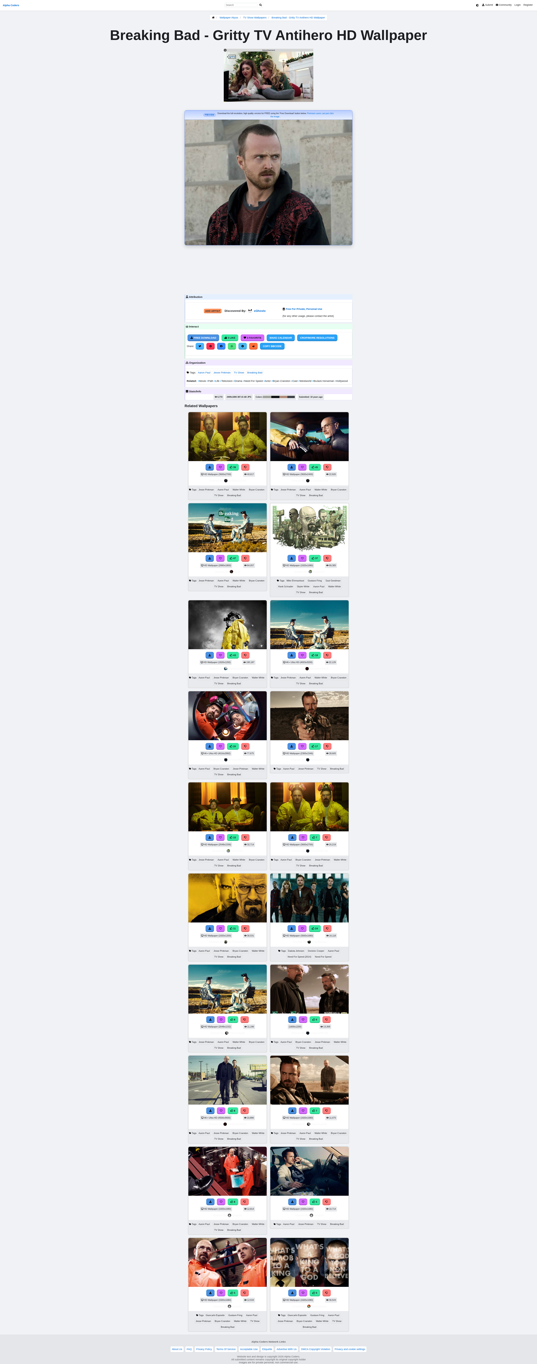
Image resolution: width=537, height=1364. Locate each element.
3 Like (231, 337)
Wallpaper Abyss (229, 17)
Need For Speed (253, 381)
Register (528, 4)
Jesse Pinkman (222, 372)
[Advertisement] (268, 269)
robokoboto (319, 1306)
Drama (238, 381)
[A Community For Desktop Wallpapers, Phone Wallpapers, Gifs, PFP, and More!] (213, 17)
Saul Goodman (333, 580)
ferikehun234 (237, 480)
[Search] (260, 5)
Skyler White (303, 586)
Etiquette (267, 1349)
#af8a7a (283, 397)
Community (505, 4)
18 (316, 655)
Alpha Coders (11, 5)
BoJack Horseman (323, 381)
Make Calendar (281, 337)
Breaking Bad (254, 372)
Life (217, 381)
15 (234, 837)
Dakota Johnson (296, 951)
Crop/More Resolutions (317, 337)
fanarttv (237, 1215)
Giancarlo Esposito (215, 1315)
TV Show (239, 372)
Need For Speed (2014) (299, 957)
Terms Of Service (226, 1349)
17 (316, 746)
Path (210, 381)
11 (234, 928)
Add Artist (212, 311)
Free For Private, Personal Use (304, 309)
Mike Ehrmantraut (295, 580)
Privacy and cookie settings (350, 1349)
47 (234, 558)
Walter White (239, 489)
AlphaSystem (237, 668)
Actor (267, 381)
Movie (202, 381)
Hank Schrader (285, 586)
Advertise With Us (287, 1349)
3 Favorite (253, 337)
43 (234, 655)
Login (517, 4)
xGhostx (260, 310)
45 (316, 467)
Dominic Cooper (316, 951)
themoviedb (237, 1033)
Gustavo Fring (315, 580)
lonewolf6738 (237, 759)
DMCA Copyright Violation (315, 1349)
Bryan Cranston (281, 381)
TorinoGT (319, 571)
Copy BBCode (272, 346)
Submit (488, 4)
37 (316, 558)
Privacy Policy (204, 1349)
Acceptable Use (249, 1349)
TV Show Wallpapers (255, 17)
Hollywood (341, 381)
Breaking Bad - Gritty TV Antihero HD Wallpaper (298, 17)
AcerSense (319, 941)
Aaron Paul (204, 372)
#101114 (275, 397)
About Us (177, 1349)
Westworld (305, 381)
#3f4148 (291, 397)
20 (234, 746)
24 (316, 928)
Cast (294, 381)
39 (234, 467)
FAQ (189, 1349)
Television (226, 381)
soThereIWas (237, 941)
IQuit (237, 571)
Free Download (204, 337)
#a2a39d (267, 397)
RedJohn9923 (319, 668)
